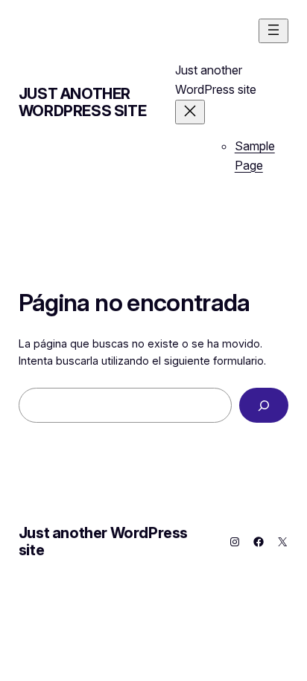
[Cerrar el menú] (190, 112)
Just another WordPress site (82, 102)
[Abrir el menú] (273, 31)
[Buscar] (263, 405)
